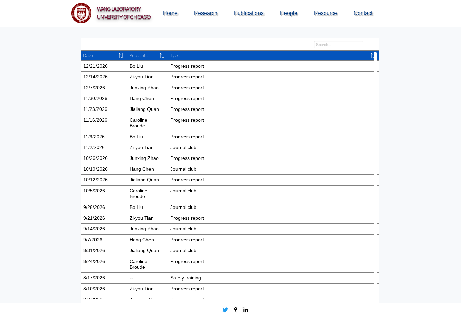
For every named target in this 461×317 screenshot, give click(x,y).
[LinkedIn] (245, 309)
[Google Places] (235, 309)
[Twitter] (225, 309)
